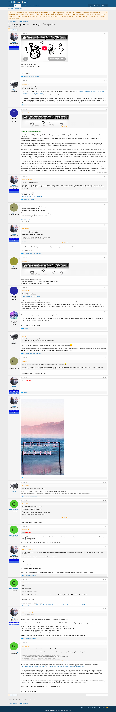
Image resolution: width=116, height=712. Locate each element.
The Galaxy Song (25, 219)
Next (14, 29)
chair (14, 213)
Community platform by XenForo (58, 710)
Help (100, 707)
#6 (106, 225)
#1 (106, 33)
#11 (106, 358)
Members (36, 6)
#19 (106, 608)
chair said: (24, 228)
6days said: (24, 361)
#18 (106, 579)
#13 (106, 397)
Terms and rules (85, 707)
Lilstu (14, 267)
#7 (106, 258)
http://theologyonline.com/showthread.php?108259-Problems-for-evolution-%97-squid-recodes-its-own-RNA (53, 605)
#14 (106, 482)
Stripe (10, 27)
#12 (106, 377)
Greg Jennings (13, 509)
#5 (106, 204)
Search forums (18, 8)
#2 (106, 81)
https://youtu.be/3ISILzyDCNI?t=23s (31, 196)
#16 (106, 526)
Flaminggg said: (26, 179)
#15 (106, 500)
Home (11, 6)
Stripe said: (24, 84)
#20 (106, 643)
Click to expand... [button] (64, 126)
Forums (17, 6)
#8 (106, 287)
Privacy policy (93, 707)
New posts (10, 8)
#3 (106, 109)
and (28, 199)
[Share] (104, 33)
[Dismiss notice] (106, 13)
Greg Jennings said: (27, 549)
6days (14, 90)
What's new (26, 6)
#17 (106, 546)
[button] (30, 5)
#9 (106, 312)
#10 (106, 333)
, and (31, 76)
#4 (106, 176)
